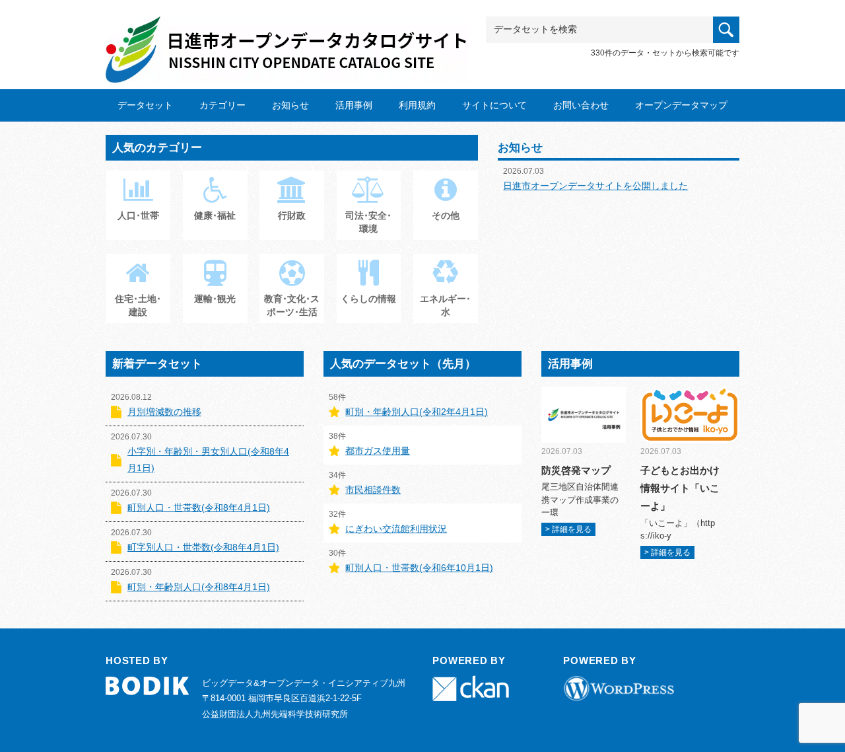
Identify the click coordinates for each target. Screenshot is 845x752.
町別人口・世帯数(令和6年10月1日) (419, 567)
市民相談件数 (373, 489)
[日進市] (287, 37)
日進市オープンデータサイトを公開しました (595, 185)
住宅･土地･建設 (138, 305)
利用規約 (417, 105)
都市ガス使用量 (377, 450)
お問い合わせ (581, 105)
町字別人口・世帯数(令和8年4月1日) (203, 547)
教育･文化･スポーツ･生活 (292, 305)
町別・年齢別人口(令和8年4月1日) (198, 587)
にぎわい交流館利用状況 (396, 528)
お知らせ (290, 105)
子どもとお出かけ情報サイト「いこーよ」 (680, 488)
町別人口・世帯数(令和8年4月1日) (198, 507)
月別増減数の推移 (164, 411)
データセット (145, 105)
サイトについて (494, 105)
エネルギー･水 (445, 305)
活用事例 (353, 105)
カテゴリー (222, 105)
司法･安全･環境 (368, 222)
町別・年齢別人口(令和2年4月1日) (416, 411)
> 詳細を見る (568, 529)
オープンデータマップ (681, 105)
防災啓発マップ (576, 470)
